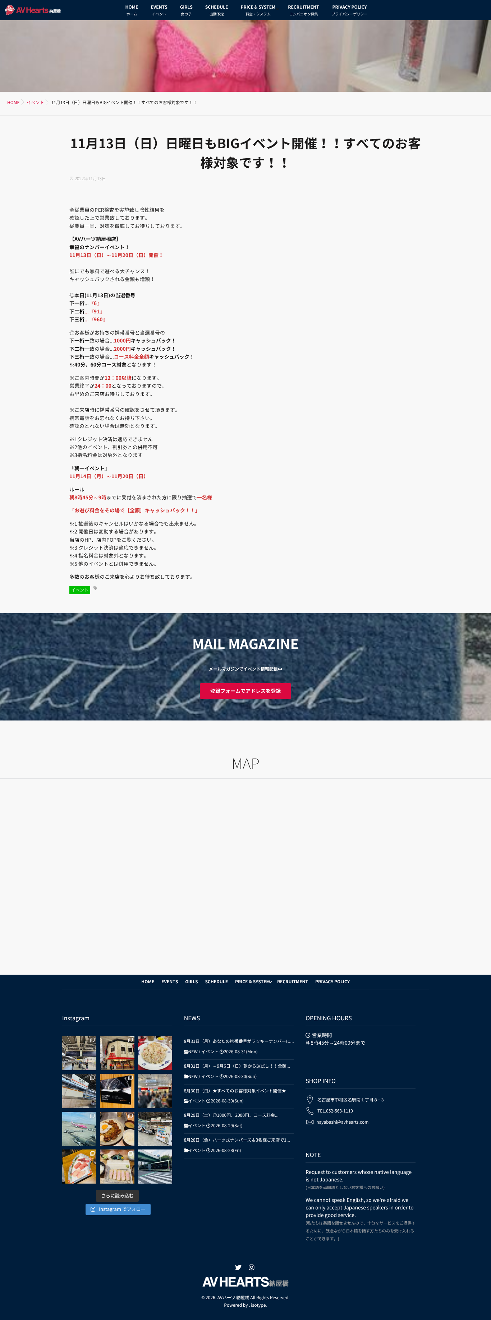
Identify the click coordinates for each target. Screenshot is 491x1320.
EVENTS (159, 10)
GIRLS (186, 10)
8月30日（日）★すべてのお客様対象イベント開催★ (235, 1091)
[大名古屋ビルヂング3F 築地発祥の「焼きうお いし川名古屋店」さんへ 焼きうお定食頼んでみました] (79, 1166)
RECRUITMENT (303, 10)
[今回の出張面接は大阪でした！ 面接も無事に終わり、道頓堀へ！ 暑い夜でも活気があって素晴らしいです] (79, 1091)
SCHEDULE (216, 10)
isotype (258, 1305)
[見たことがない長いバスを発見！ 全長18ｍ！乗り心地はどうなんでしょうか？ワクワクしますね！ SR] (155, 1166)
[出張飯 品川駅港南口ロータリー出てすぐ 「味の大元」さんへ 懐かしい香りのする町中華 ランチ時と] (155, 1053)
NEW (193, 1052)
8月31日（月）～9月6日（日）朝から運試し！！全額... (237, 1066)
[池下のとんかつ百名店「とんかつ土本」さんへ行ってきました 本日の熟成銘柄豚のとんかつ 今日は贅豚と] (117, 1166)
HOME (131, 10)
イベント (79, 590)
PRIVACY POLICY (349, 10)
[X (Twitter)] (238, 1267)
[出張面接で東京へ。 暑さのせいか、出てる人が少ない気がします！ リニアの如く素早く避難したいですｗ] (117, 1091)
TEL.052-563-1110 (335, 1111)
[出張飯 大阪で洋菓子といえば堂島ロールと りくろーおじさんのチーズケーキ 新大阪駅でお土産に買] (155, 1091)
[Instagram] (251, 1267)
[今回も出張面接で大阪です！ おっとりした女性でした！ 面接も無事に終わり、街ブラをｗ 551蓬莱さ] (117, 1053)
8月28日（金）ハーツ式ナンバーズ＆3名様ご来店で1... (237, 1140)
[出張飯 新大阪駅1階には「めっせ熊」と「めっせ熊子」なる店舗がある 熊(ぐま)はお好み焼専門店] (117, 1129)
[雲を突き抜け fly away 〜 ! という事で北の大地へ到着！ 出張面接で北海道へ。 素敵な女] (79, 1129)
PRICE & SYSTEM (257, 10)
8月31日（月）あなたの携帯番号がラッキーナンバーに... (239, 1041)
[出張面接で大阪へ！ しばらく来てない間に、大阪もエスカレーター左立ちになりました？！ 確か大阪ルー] (155, 1129)
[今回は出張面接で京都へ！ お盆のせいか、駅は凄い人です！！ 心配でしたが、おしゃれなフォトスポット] (79, 1053)
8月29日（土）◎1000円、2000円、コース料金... (231, 1115)
